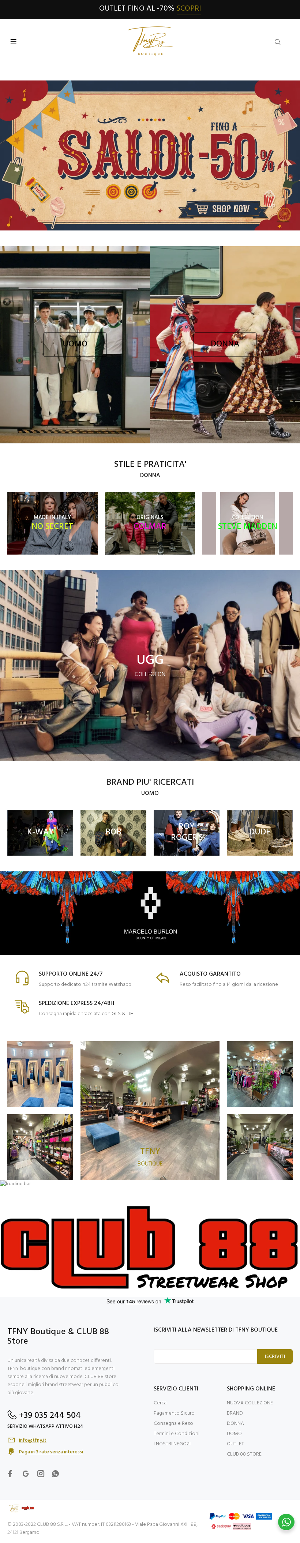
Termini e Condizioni (176, 1434)
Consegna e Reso (173, 1423)
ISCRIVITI (275, 1356)
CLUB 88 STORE (244, 1454)
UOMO (234, 1434)
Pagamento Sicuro (174, 1413)
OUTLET (235, 1444)
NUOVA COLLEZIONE (250, 1403)
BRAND (235, 1413)
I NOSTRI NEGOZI (172, 1444)
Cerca (160, 1403)
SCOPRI (189, 9)
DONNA (235, 1423)
